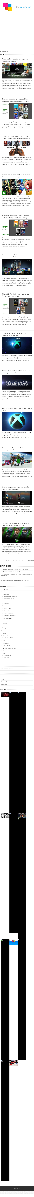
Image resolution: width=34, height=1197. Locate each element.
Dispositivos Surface (8, 628)
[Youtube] (17, 1189)
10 (16, 560)
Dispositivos (5, 626)
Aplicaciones (6, 594)
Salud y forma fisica (8, 613)
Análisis (4, 591)
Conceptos (5, 621)
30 (22, 560)
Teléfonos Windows (7, 645)
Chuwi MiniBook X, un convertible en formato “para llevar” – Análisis (17, 578)
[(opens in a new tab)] (17, 187)
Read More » (5, 93)
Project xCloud (7, 655)
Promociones (5, 643)
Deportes (6, 601)
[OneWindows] (17, 7)
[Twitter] (16, 1189)
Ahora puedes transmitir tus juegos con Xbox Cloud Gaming (14, 569)
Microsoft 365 (6, 635)
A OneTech (5, 589)
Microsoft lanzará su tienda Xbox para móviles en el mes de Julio (15, 580)
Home (2, 51)
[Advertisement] (17, 30)
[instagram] (19, 1189)
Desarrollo (5, 623)
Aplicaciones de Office (9, 637)
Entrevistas (5, 631)
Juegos (4, 633)
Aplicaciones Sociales (9, 598)
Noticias (4, 640)
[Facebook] (14, 1189)
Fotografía (6, 603)
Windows (5, 650)
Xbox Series (6, 660)
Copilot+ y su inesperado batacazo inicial (10, 571)
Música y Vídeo (7, 608)
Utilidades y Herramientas (9, 615)
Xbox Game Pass (7, 657)
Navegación (6, 610)
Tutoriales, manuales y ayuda (9, 648)
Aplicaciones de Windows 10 (10, 596)
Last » (29, 562)
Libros (5, 605)
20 (19, 560)
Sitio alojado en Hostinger (7, 668)
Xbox (4, 653)
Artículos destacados (7, 618)
